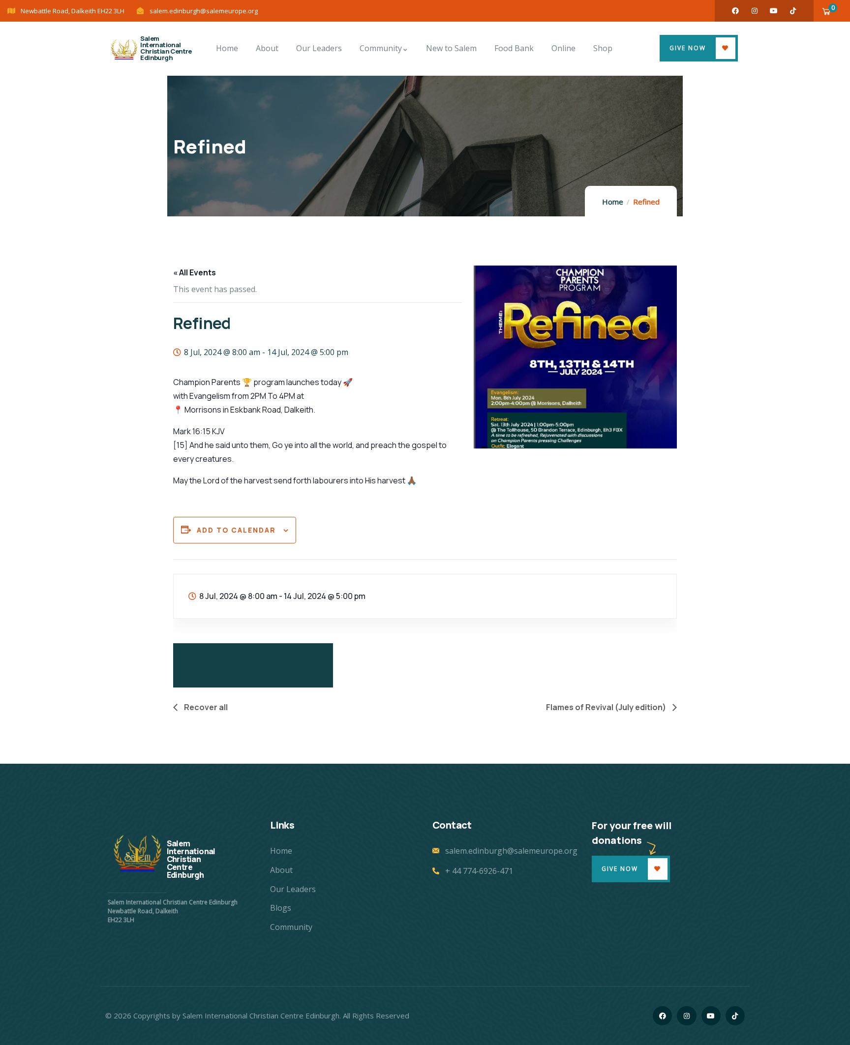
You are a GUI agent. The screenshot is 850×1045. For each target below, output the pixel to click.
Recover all (205, 707)
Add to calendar (236, 530)
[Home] (124, 48)
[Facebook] (735, 10)
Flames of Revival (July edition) (607, 707)
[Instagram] (754, 10)
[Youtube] (773, 10)
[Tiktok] (792, 10)
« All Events (194, 272)
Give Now (687, 48)
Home (612, 202)
